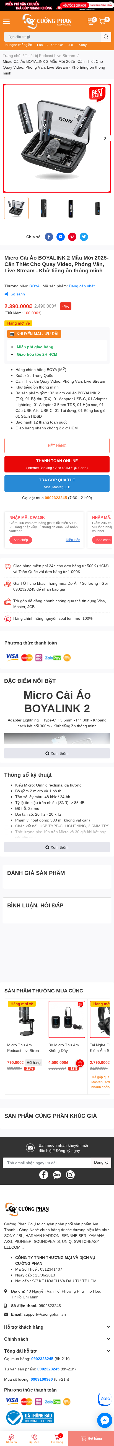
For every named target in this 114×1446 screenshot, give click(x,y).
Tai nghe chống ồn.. (19, 45)
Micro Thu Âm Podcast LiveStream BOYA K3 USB (24, 1050)
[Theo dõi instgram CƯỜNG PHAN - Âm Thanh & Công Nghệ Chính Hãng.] (70, 1174)
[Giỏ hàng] (102, 21)
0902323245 (56, 497)
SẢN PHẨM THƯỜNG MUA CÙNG (43, 990)
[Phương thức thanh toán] (38, 657)
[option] (57, 138)
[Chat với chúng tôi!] (104, 1420)
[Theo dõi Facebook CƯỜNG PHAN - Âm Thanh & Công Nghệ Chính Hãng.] (43, 1174)
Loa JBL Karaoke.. (51, 45)
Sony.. (83, 45)
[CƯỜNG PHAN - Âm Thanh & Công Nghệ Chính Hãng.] (47, 21)
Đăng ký (101, 1162)
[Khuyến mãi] (57, 5)
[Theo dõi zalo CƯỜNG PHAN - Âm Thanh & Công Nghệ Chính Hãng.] (57, 1174)
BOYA (34, 285)
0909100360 (42, 1379)
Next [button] (105, 138)
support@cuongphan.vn (45, 1314)
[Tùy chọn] (80, 1063)
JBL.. (72, 45)
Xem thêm (60, 753)
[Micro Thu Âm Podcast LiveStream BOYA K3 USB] (25, 1019)
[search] (106, 37)
